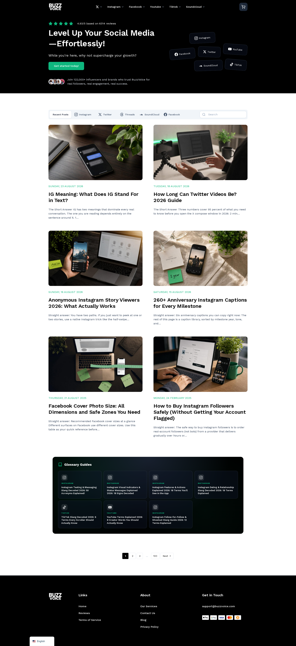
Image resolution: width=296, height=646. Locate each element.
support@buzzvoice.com (218, 606)
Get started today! (66, 66)
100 (155, 556)
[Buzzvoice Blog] (55, 7)
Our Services (148, 606)
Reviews (84, 613)
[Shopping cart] (243, 7)
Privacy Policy (149, 626)
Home (82, 606)
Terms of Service (89, 620)
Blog (143, 620)
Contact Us (147, 613)
